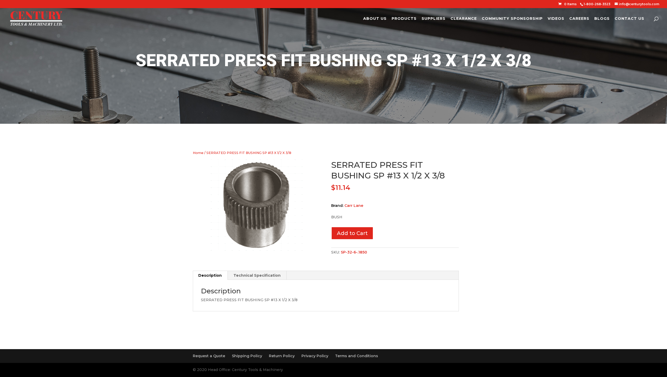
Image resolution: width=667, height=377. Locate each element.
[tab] (210, 275)
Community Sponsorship (512, 19)
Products (404, 19)
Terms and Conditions (356, 356)
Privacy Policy (314, 356)
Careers (579, 19)
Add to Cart (352, 233)
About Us (375, 19)
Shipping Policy (247, 356)
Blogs (602, 19)
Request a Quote (209, 356)
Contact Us (629, 19)
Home (198, 153)
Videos (556, 19)
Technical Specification (257, 275)
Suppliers (434, 19)
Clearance (463, 19)
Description (210, 275)
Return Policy (282, 356)
